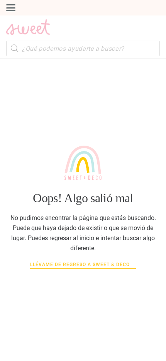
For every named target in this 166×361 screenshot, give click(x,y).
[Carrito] (152, 27)
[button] (10, 7)
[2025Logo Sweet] (28, 27)
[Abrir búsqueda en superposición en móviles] (83, 48)
